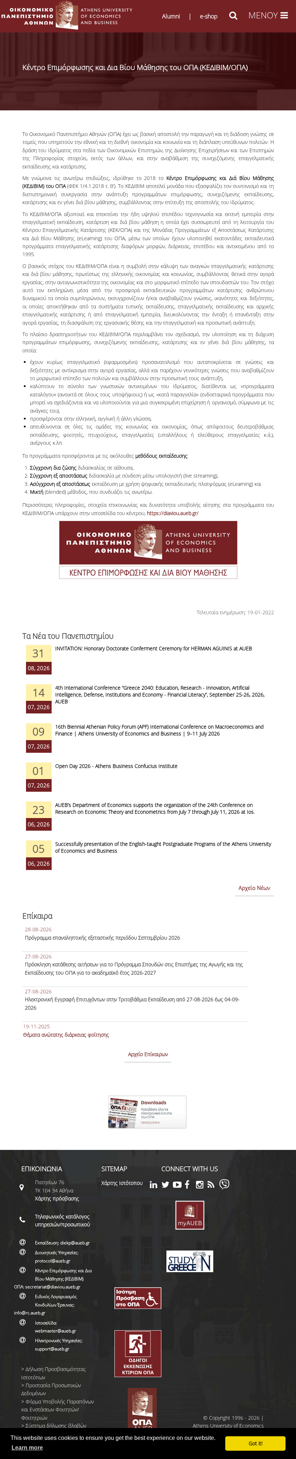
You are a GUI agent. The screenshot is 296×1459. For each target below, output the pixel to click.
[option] (148, 664)
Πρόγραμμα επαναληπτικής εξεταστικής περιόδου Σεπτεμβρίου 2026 (102, 937)
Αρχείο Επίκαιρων (148, 1054)
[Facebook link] (190, 1185)
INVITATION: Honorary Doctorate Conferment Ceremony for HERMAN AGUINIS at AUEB (153, 648)
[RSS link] (213, 1185)
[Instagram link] (202, 1185)
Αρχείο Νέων (254, 887)
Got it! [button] (255, 1443)
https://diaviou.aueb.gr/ (173, 513)
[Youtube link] (178, 1185)
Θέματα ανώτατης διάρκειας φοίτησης (66, 1034)
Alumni (171, 16)
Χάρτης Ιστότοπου (122, 1182)
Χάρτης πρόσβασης (57, 1198)
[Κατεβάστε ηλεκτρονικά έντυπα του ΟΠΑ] (148, 1131)
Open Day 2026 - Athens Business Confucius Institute (116, 766)
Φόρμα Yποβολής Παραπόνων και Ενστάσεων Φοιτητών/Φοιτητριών (57, 1409)
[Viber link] (224, 1187)
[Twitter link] (167, 1185)
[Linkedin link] (155, 1185)
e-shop (209, 16)
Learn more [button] (27, 1448)
